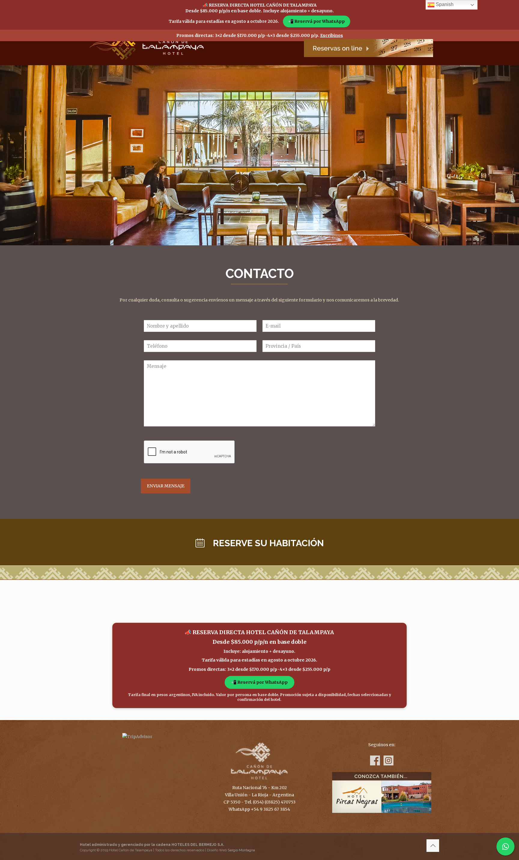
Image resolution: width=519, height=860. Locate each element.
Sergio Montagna (241, 850)
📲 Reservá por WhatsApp (316, 21)
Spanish (444, 4)
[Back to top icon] (432, 845)
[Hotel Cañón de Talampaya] (147, 44)
